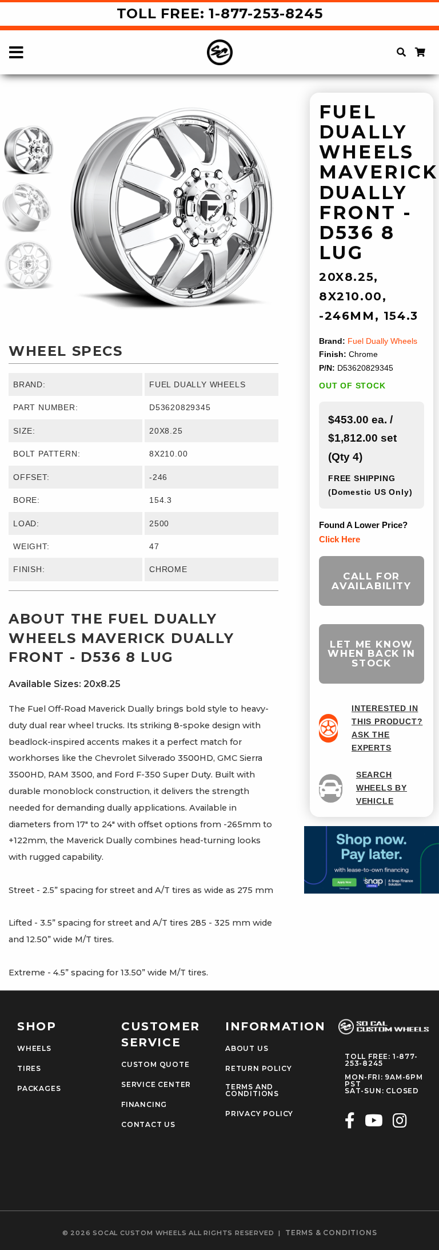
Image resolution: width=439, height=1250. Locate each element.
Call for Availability (371, 581)
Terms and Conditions (252, 1090)
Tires (29, 1068)
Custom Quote (155, 1064)
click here (339, 539)
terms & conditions (331, 1232)
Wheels (34, 1048)
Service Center (156, 1084)
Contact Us (148, 1124)
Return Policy (258, 1068)
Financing (144, 1104)
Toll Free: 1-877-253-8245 (220, 13)
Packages (39, 1088)
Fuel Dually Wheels (382, 341)
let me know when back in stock (371, 653)
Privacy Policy (259, 1113)
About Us (246, 1048)
